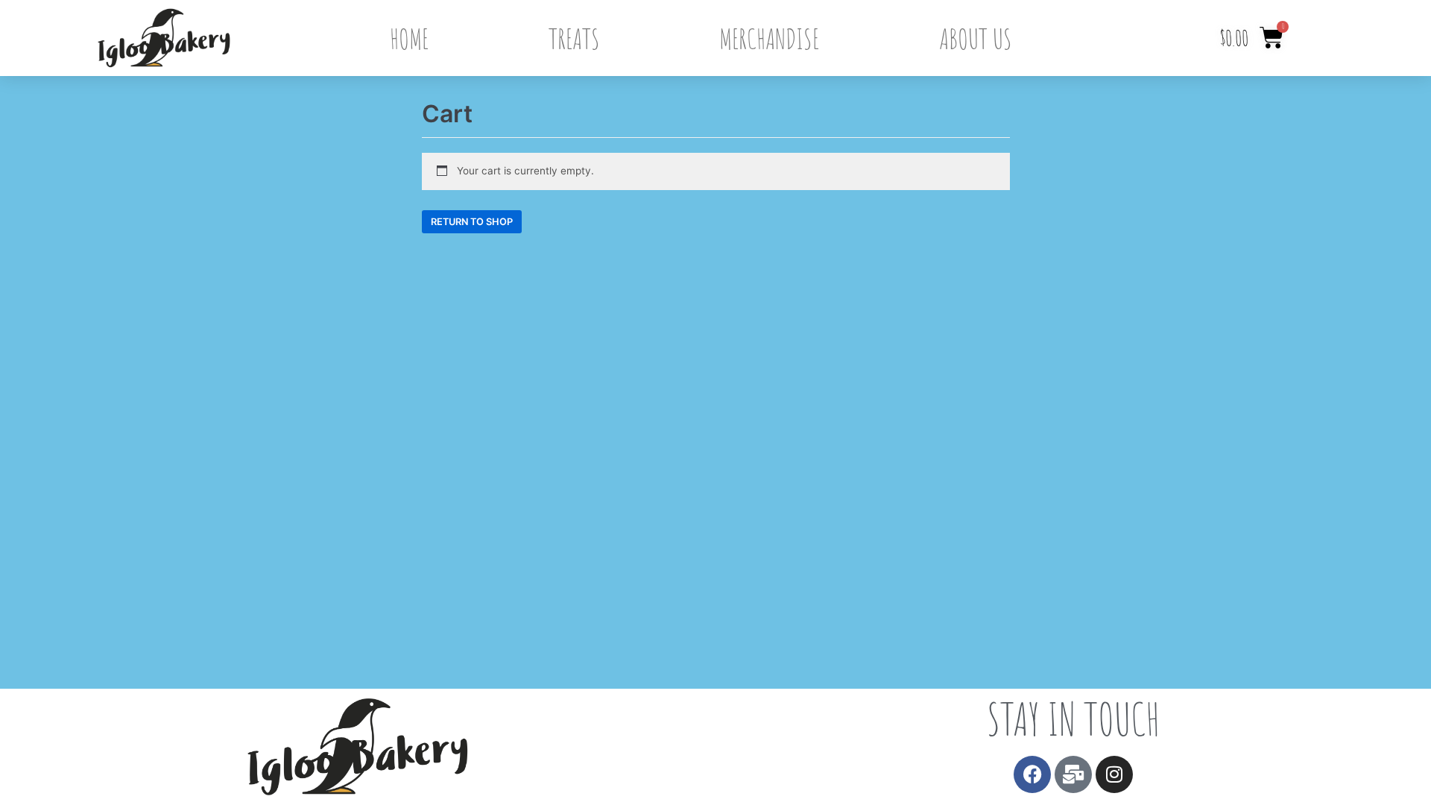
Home (409, 38)
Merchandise (769, 38)
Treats (574, 38)
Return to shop (472, 221)
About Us (975, 38)
